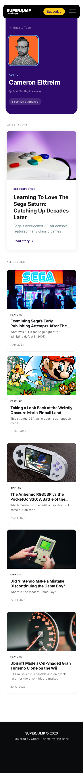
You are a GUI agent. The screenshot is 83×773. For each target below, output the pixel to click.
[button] (72, 11)
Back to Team (22, 27)
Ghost (35, 739)
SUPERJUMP (35, 733)
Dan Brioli (62, 739)
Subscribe (54, 11)
